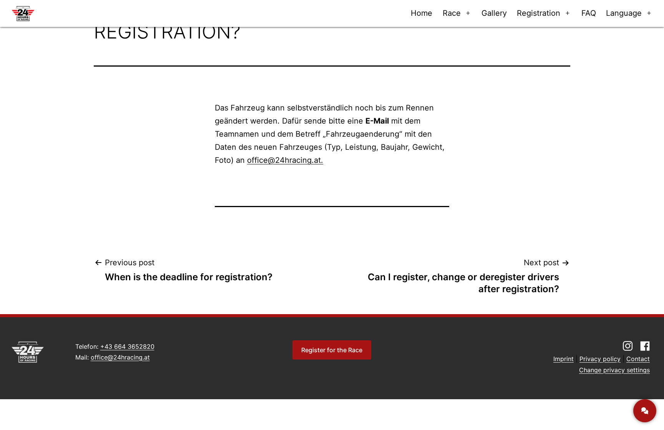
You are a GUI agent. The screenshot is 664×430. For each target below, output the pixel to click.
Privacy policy (600, 359)
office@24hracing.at (120, 357)
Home (421, 13)
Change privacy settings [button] (614, 370)
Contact (638, 359)
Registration (538, 13)
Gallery (494, 13)
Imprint (563, 359)
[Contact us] (644, 410)
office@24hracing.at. (285, 160)
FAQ (588, 13)
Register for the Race (331, 350)
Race (452, 13)
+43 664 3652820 (127, 346)
